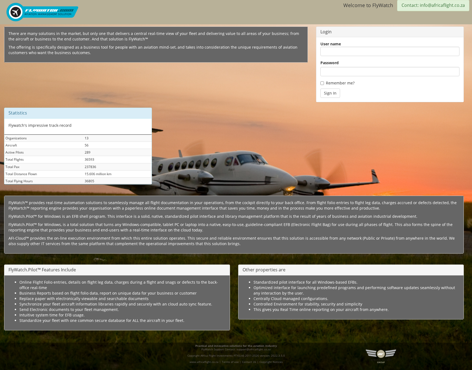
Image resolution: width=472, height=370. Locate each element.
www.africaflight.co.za (204, 362)
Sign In (330, 93)
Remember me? (340, 83)
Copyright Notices (271, 362)
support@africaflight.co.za (254, 349)
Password (329, 62)
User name (330, 43)
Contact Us (249, 362)
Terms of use (230, 362)
